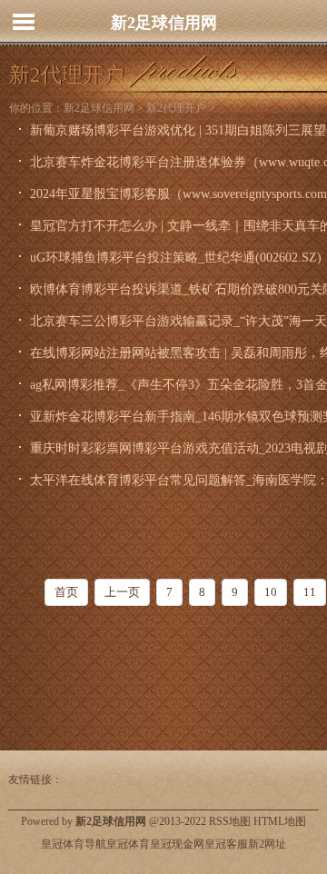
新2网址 (267, 844)
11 (309, 592)
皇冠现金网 (177, 844)
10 (270, 592)
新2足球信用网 (164, 23)
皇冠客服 (226, 844)
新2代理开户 (176, 108)
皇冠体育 (128, 844)
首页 (66, 592)
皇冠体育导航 (73, 844)
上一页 (122, 592)
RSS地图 (230, 821)
